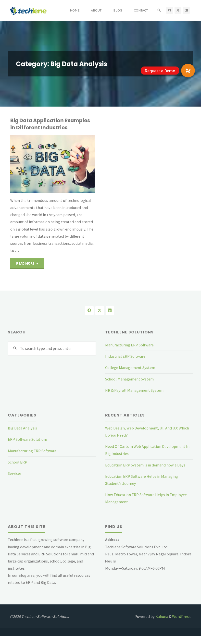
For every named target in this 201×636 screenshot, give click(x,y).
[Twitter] (178, 10)
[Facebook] (169, 10)
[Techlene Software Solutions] (28, 10)
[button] (188, 70)
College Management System (130, 367)
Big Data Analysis (22, 428)
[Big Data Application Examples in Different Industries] (73, 164)
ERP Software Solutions (28, 439)
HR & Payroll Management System (134, 390)
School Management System (129, 379)
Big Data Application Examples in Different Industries (50, 124)
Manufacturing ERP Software (129, 344)
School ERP (17, 462)
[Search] (159, 10)
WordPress (181, 616)
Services (15, 473)
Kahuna (161, 616)
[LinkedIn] (186, 10)
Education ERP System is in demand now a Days (145, 465)
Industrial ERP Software (125, 356)
